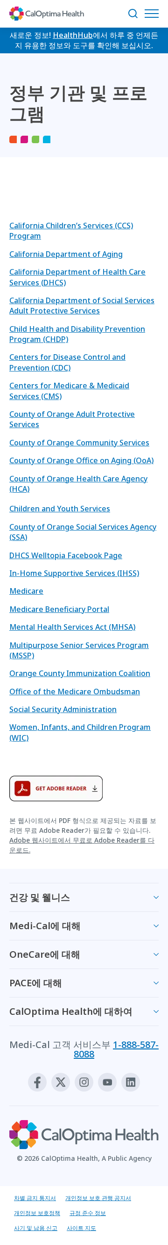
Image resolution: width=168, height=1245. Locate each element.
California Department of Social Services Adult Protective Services (81, 305)
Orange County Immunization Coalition (79, 673)
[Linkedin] (130, 1082)
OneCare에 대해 (44, 954)
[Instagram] (84, 1082)
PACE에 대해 (35, 982)
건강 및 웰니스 (39, 897)
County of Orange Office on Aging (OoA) (81, 460)
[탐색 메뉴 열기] (154, 13)
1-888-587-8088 (116, 1049)
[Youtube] (107, 1082)
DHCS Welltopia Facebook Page (65, 555)
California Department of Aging (66, 254)
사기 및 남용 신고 (35, 1228)
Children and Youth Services (59, 508)
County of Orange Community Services (79, 442)
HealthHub (73, 35)
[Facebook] (37, 1082)
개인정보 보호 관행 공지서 (98, 1198)
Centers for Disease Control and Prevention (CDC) (67, 362)
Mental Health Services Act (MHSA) (72, 627)
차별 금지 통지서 (35, 1198)
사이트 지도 (81, 1228)
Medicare (26, 591)
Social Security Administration (63, 709)
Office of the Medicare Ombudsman (74, 691)
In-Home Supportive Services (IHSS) (74, 573)
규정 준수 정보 (88, 1213)
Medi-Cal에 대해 (45, 925)
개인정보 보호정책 (37, 1213)
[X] (60, 1082)
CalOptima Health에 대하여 (71, 1011)
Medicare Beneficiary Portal (59, 609)
